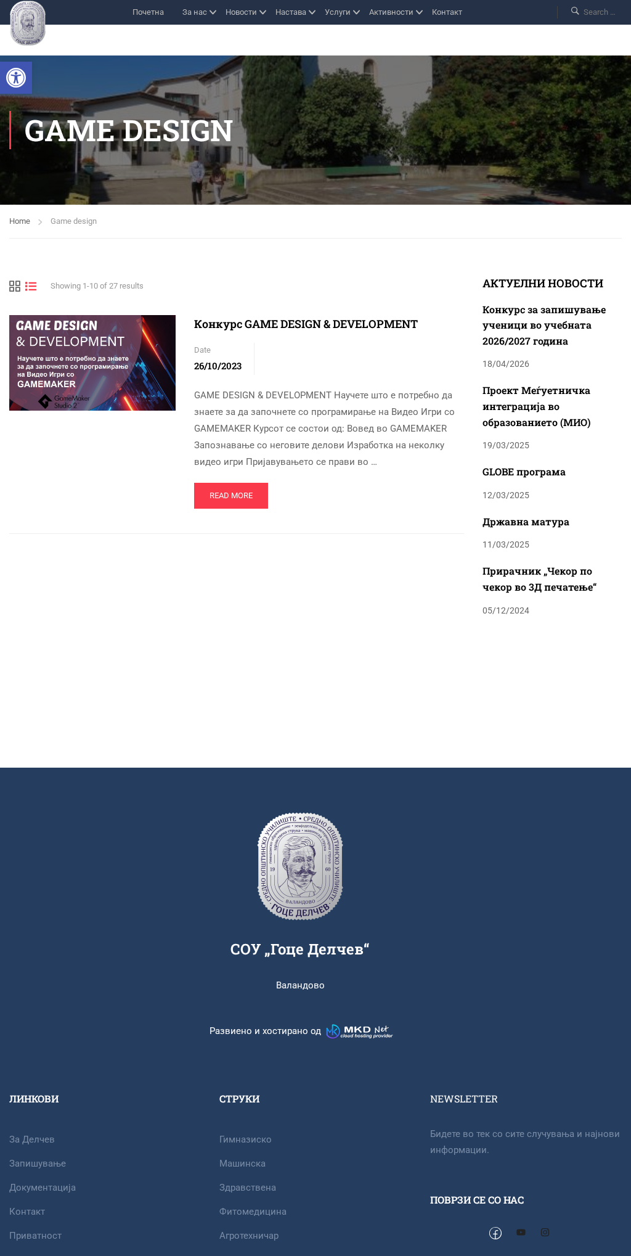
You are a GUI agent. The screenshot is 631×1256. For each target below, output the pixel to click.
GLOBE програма (524, 471)
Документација (42, 1187)
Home (19, 221)
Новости (241, 12)
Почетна (148, 12)
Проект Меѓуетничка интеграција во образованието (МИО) (536, 406)
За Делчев (32, 1139)
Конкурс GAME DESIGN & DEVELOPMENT (306, 323)
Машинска (242, 1163)
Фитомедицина (253, 1211)
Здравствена (247, 1187)
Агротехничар (249, 1235)
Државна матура (525, 521)
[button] (16, 78)
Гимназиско (245, 1139)
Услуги (338, 12)
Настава (290, 12)
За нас (194, 12)
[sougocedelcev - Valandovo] (27, 23)
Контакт (447, 12)
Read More (236, 491)
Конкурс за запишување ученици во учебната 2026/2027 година (544, 325)
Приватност (35, 1235)
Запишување (37, 1163)
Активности (391, 12)
